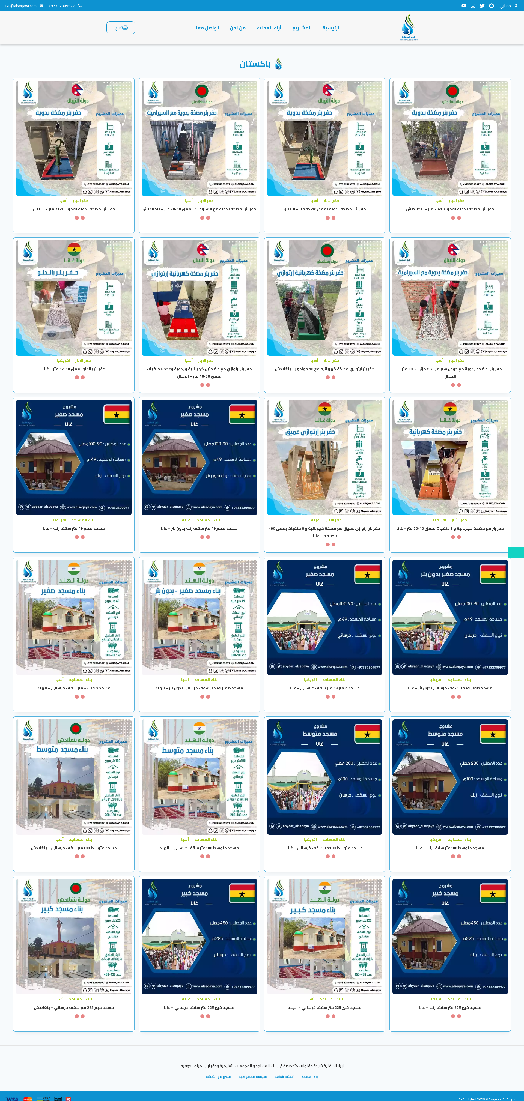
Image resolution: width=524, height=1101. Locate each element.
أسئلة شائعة (284, 1076)
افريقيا (63, 360)
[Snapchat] (491, 5)
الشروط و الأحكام (218, 1076)
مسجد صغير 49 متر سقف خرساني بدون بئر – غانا (450, 688)
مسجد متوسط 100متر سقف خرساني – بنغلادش (74, 847)
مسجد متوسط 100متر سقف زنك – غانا (450, 847)
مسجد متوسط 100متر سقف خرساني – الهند (199, 847)
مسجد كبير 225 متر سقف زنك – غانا (450, 1007)
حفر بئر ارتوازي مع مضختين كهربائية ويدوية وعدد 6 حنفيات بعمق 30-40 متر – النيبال (199, 372)
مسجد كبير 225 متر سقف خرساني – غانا (199, 1007)
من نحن (238, 27)
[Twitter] (482, 5)
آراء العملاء (269, 27)
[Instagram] (473, 5)
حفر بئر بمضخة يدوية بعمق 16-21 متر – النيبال (74, 209)
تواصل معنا (206, 27)
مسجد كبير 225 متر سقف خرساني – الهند (325, 1007)
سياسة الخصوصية (253, 1076)
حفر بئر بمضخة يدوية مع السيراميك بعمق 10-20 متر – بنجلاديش (199, 209)
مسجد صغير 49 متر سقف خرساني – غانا (325, 688)
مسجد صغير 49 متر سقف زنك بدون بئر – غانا (199, 528)
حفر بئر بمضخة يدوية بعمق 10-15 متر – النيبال (325, 209)
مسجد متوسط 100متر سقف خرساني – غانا (325, 847)
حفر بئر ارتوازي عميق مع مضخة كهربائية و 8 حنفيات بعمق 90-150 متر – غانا (324, 532)
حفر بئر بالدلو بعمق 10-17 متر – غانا (74, 368)
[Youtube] (463, 5)
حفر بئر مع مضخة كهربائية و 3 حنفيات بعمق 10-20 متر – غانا (450, 528)
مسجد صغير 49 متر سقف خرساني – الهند (74, 688)
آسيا (439, 200)
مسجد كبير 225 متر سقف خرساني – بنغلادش (74, 1007)
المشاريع (302, 27)
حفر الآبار (457, 200)
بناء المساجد (208, 519)
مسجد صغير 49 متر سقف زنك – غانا (74, 528)
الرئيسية (332, 27)
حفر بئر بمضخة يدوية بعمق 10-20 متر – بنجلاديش (450, 209)
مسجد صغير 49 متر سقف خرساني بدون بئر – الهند (199, 688)
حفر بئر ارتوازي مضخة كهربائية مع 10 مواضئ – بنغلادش (324, 368)
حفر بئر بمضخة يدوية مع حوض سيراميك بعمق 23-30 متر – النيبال (450, 372)
